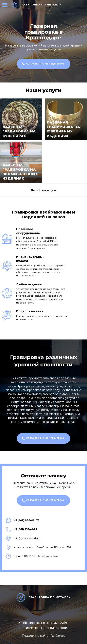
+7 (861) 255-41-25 (25, 529)
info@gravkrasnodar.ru (27, 538)
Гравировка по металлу (41, 4)
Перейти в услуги (43, 190)
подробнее (21, 119)
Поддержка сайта (35, 636)
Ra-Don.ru (58, 636)
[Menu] (4, 5)
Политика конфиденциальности (43, 628)
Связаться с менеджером (45, 63)
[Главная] (15, 5)
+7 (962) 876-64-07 (26, 520)
